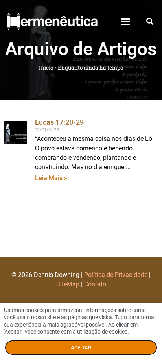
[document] (81, 180)
